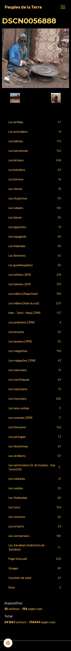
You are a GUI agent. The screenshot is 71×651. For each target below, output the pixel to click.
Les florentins (34, 256)
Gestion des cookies (35, 645)
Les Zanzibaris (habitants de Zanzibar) (34, 547)
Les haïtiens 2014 (34, 275)
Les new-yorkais (34, 408)
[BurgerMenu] (63, 7)
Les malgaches (34, 351)
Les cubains (34, 208)
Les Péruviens (34, 427)
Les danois (34, 218)
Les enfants (34, 526)
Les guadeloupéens (34, 265)
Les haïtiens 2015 (34, 284)
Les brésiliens (34, 170)
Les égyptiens (34, 227)
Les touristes (34, 517)
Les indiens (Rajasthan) (34, 294)
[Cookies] (8, 642)
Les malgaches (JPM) (34, 361)
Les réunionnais (34, 446)
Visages (34, 568)
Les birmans (34, 160)
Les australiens (34, 132)
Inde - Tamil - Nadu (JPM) (34, 313)
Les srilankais (34, 479)
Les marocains (34, 370)
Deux (34, 587)
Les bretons (34, 179)
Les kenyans (34, 332)
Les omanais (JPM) (34, 418)
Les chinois (34, 189)
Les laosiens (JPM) (34, 341)
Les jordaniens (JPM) (34, 322)
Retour (35, 98)
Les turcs (34, 507)
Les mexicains (34, 399)
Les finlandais (34, 246)
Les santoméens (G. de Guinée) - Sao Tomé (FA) (35, 467)
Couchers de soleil (34, 578)
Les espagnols (34, 237)
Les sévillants (34, 456)
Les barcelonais (34, 151)
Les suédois (34, 488)
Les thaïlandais (34, 498)
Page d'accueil (34, 559)
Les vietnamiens (34, 536)
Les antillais (34, 122)
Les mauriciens (34, 389)
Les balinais (34, 141)
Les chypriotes (34, 198)
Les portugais (34, 437)
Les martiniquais (34, 380)
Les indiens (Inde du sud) (34, 303)
